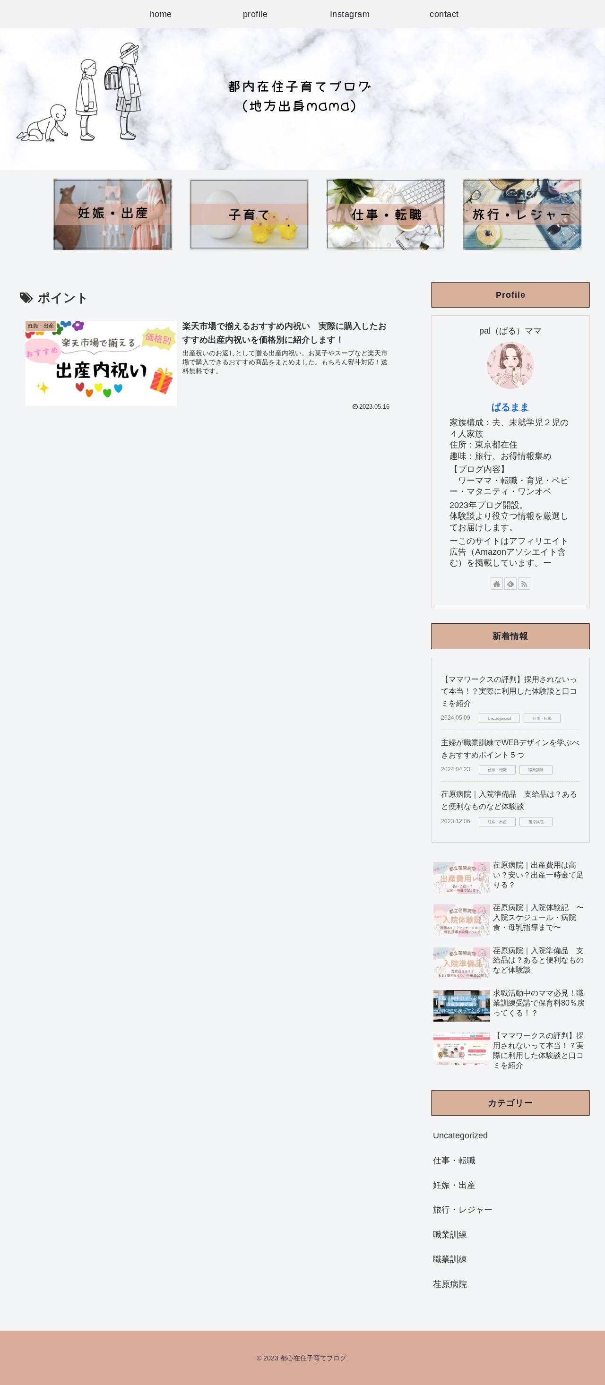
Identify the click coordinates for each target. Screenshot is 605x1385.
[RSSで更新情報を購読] (524, 583)
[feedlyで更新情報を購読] (510, 583)
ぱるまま (510, 407)
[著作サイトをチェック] (497, 583)
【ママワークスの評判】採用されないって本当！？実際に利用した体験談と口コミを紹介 (509, 691)
